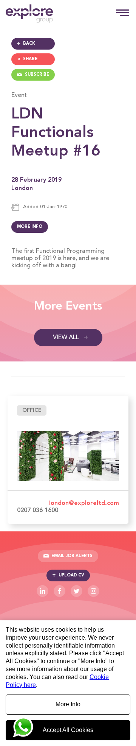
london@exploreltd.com (84, 503)
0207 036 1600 (37, 511)
